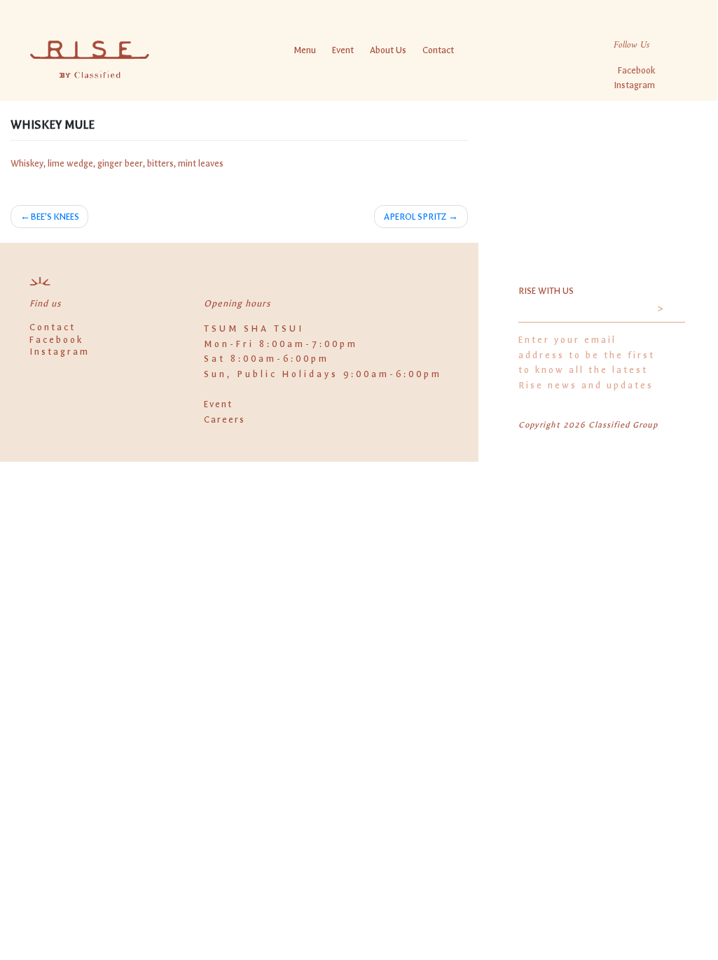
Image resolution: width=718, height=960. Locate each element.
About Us (388, 50)
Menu (305, 50)
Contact (438, 50)
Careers (224, 419)
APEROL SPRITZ (415, 216)
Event (343, 50)
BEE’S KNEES (54, 216)
